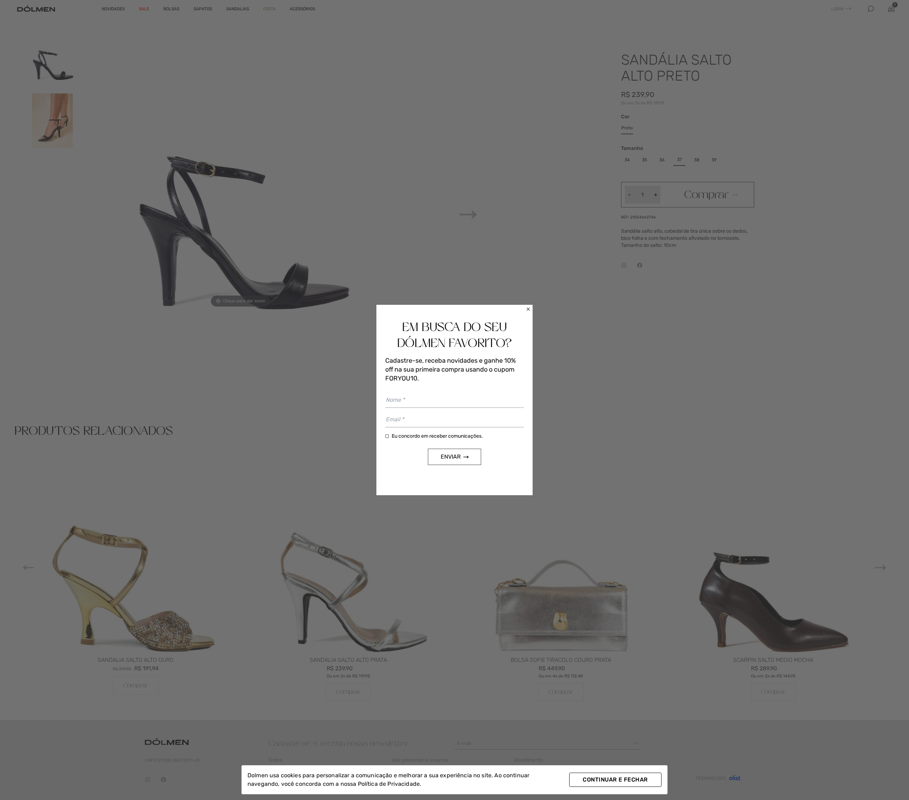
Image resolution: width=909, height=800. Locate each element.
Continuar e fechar (615, 779)
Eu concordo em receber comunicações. (437, 436)
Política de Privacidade (389, 783)
